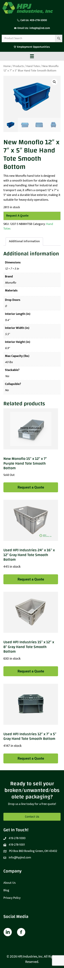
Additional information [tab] (24, 241)
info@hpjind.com (39, 28)
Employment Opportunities (34, 46)
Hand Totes (33, 66)
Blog (6, 890)
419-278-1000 (38, 20)
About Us (9, 882)
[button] (54, 82)
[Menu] (32, 56)
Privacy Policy (11, 897)
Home (7, 66)
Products (18, 66)
